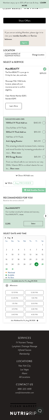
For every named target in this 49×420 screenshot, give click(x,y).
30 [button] (6, 269)
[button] (24, 183)
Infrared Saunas (24, 350)
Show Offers (24, 20)
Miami (24, 373)
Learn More (13, 106)
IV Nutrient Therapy (24, 342)
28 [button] (37, 264)
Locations (24, 361)
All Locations (24, 377)
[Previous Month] (5, 237)
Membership (24, 353)
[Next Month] (12, 237)
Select (33, 223)
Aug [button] (8, 237)
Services (24, 337)
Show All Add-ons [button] (25, 175)
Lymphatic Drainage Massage (24, 346)
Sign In (24, 42)
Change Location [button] (38, 54)
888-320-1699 (24, 389)
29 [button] (43, 264)
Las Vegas (24, 369)
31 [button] (12, 269)
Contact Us (24, 384)
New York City (24, 365)
